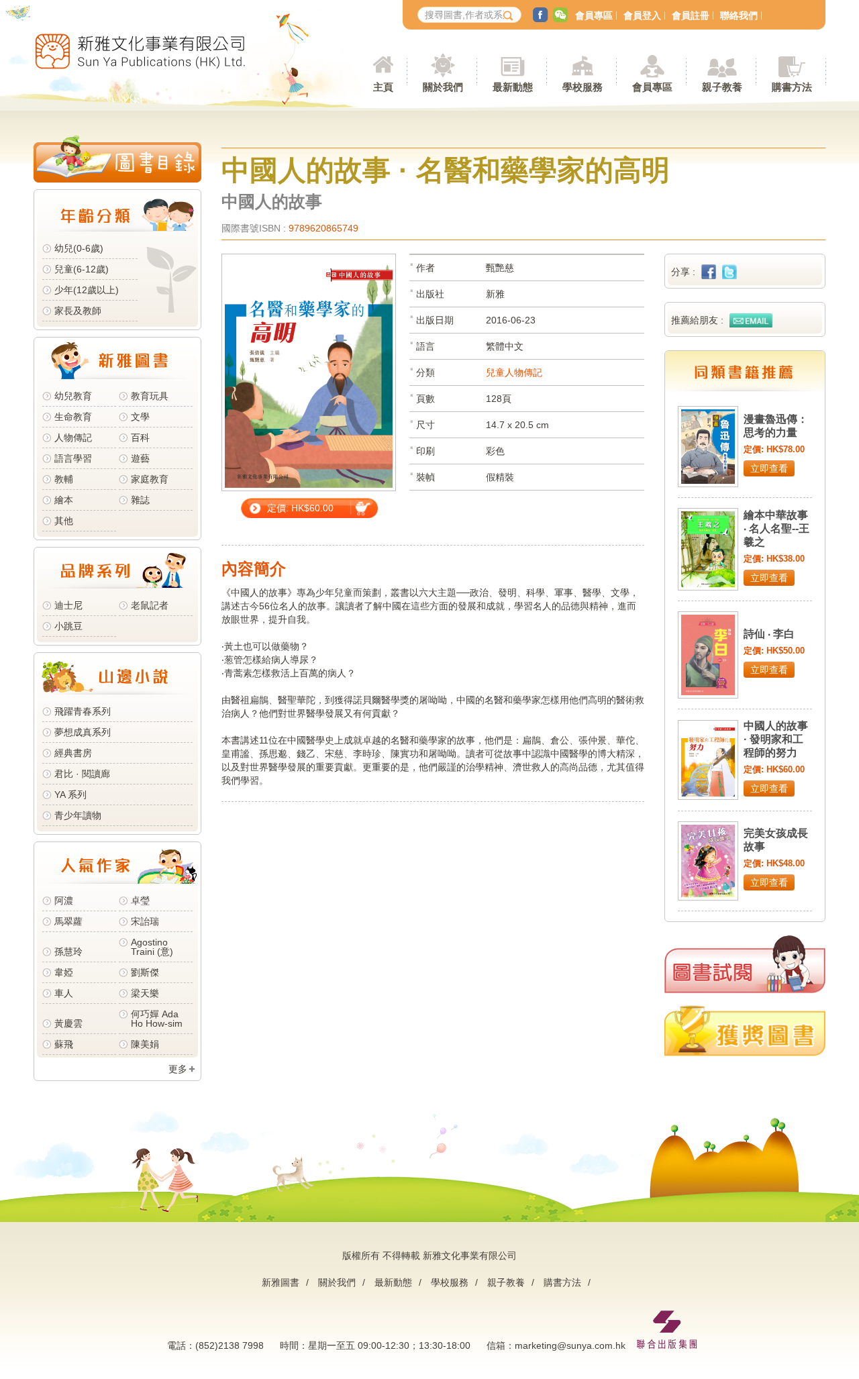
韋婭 (63, 972)
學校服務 (582, 87)
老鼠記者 (149, 605)
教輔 (63, 479)
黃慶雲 (68, 1023)
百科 (140, 437)
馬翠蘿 (68, 921)
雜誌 (140, 500)
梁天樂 (145, 993)
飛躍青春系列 (82, 711)
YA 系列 (70, 794)
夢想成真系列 (82, 732)
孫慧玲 (68, 951)
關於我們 (337, 1282)
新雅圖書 (280, 1282)
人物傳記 (73, 437)
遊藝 (140, 458)
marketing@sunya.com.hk (570, 1345)
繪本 (63, 500)
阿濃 (63, 900)
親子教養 (506, 1282)
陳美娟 (145, 1044)
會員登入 (642, 15)
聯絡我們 (739, 15)
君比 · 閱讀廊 (82, 773)
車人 (63, 993)
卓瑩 (140, 900)
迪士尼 (68, 605)
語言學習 (73, 458)
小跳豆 (68, 626)
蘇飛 (63, 1044)
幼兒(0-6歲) (78, 248)
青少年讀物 (77, 815)
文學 (140, 416)
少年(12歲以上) (86, 290)
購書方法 (562, 1282)
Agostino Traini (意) (152, 947)
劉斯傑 (145, 972)
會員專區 (594, 15)
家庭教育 (149, 479)
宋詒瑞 (145, 921)
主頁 (383, 87)
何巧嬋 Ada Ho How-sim (157, 1019)
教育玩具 (149, 396)
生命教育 (73, 416)
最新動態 (393, 1282)
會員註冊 (690, 15)
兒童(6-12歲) (84, 269)
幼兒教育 (73, 396)
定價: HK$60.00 (300, 508)
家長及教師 (77, 310)
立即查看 (769, 468)
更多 (177, 1069)
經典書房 (73, 753)
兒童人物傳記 (514, 372)
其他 (63, 520)
